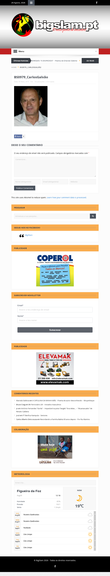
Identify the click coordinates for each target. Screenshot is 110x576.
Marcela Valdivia (22, 400)
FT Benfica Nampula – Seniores (35, 415)
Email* (20, 305)
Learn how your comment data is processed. (67, 197)
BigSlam (28, 235)
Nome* (20, 316)
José (17, 415)
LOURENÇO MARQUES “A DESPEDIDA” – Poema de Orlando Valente (41, 61)
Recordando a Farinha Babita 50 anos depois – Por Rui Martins (65, 419)
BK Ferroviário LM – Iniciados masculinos (45, 404)
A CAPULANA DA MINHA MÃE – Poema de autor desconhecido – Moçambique (63, 400)
